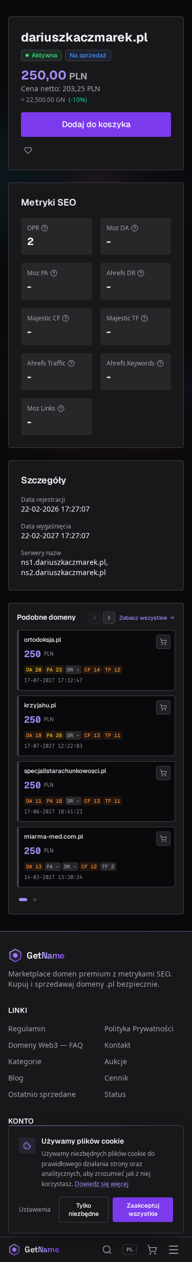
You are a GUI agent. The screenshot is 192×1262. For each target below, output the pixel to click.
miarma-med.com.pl (53, 836)
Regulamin (27, 1028)
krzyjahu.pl (40, 705)
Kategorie (24, 1061)
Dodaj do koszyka (96, 124)
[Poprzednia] (95, 618)
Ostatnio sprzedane (42, 1094)
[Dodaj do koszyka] (163, 642)
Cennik (116, 1078)
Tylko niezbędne (84, 1210)
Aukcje (115, 1061)
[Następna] (109, 618)
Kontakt (117, 1045)
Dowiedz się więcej (102, 1183)
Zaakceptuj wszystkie (143, 1210)
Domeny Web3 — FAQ (45, 1045)
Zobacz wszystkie (143, 617)
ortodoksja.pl (42, 640)
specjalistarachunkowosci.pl (65, 771)
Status (115, 1094)
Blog (16, 1078)
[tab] (23, 899)
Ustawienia (35, 1210)
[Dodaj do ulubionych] (96, 150)
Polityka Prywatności (139, 1028)
